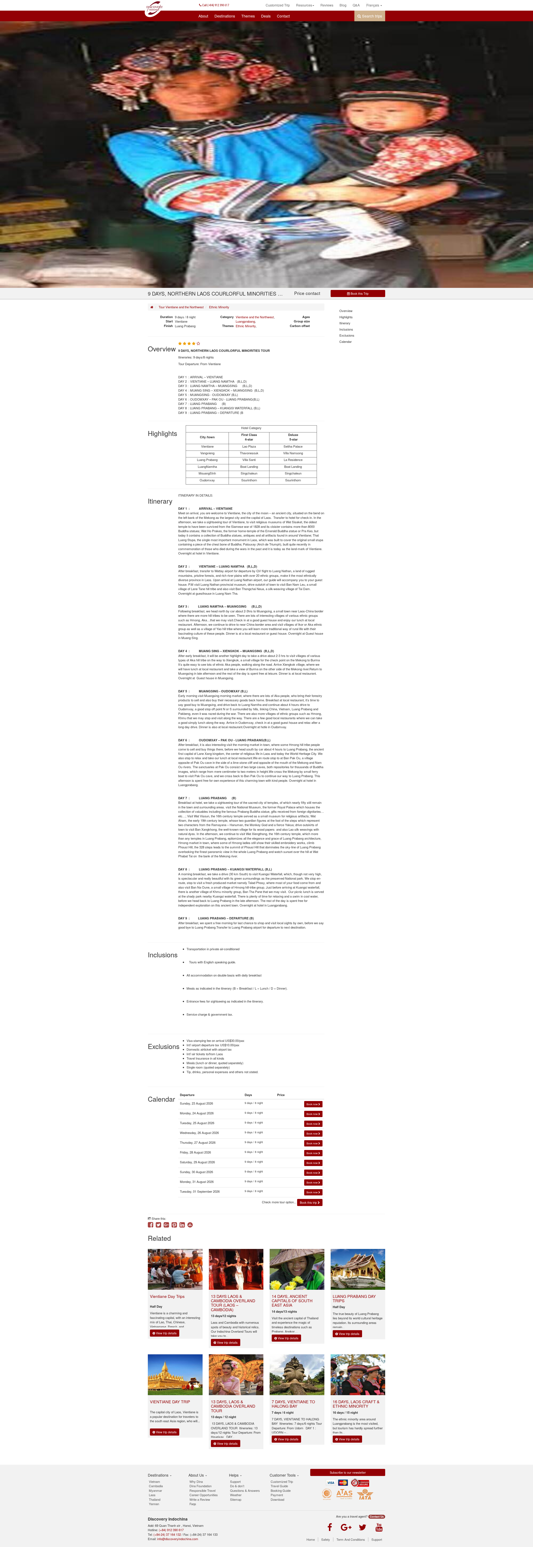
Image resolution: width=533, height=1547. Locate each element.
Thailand (154, 1499)
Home (310, 1539)
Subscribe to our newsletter (348, 1472)
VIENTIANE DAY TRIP (170, 1401)
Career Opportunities (203, 1495)
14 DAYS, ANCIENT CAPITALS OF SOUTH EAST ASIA (292, 1300)
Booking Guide (281, 1490)
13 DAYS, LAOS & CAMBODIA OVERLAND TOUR (233, 1406)
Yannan (154, 1504)
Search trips (371, 16)
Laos (152, 1495)
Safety (325, 1539)
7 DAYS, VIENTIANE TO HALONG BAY (293, 1404)
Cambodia (156, 1486)
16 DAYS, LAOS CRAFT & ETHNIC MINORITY (356, 1404)
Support (235, 1481)
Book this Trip (359, 293)
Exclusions (346, 335)
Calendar (345, 341)
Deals (266, 16)
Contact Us (377, 1516)
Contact (283, 16)
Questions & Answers (245, 1490)
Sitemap (235, 1499)
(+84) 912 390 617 (215, 5)
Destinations (224, 16)
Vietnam (154, 1481)
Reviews (326, 5)
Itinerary (344, 323)
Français (373, 5)
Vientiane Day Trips (167, 1296)
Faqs (192, 1504)
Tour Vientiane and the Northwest (181, 307)
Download (277, 1499)
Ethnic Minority (219, 307)
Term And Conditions (350, 1539)
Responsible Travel (202, 1490)
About (203, 16)
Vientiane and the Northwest (255, 317)
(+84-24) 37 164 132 (167, 1534)
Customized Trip (278, 5)
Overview (345, 310)
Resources (304, 5)
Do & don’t (237, 1486)
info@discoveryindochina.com (177, 1539)
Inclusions (346, 329)
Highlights (346, 317)
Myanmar (155, 1490)
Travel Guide (279, 1486)
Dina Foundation (200, 1486)
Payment (277, 1495)
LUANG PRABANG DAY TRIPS (354, 1298)
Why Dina (196, 1481)
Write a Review (199, 1499)
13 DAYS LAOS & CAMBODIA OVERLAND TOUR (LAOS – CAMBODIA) (233, 1302)
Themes (248, 16)
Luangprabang (245, 321)
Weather (236, 1495)
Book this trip (309, 1202)
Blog (343, 5)
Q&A (356, 5)
